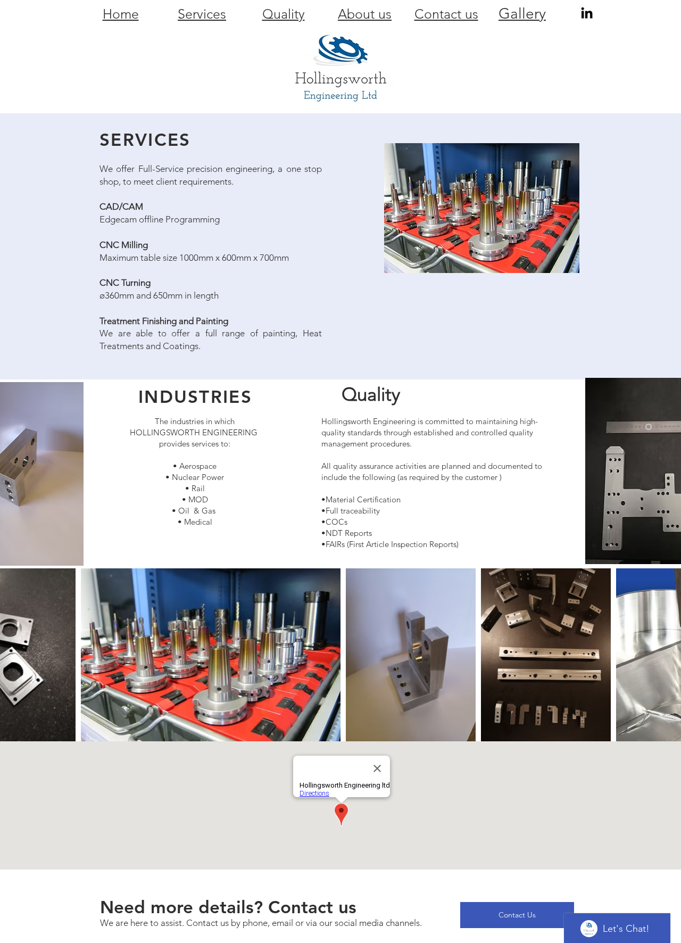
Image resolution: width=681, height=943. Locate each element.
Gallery (522, 13)
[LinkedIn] (587, 13)
